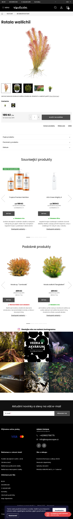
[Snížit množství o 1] (30, 117)
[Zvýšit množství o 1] (38, 117)
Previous (3, 198)
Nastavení (13, 516)
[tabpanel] (18, 200)
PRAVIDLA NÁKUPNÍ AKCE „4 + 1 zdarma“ (49, 469)
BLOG (3, 2)
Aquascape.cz (38, 445)
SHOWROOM (13, 2)
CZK (67, 2)
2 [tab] (32, 323)
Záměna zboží (6, 462)
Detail (8, 213)
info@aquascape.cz (49, 439)
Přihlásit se (62, 413)
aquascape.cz (44, 445)
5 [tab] (45, 323)
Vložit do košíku (56, 117)
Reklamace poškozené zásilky (11, 466)
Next (70, 198)
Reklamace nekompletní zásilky (11, 469)
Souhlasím (59, 510)
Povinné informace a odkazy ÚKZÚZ (48, 459)
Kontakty (37, 2)
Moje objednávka (6, 498)
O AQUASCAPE (26, 2)
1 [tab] (28, 323)
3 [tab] (36, 323)
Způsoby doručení (42, 466)
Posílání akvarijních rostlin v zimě (12, 459)
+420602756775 (47, 435)
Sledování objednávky (43, 462)
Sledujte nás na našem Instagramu (38, 329)
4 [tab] (41, 323)
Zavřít (12, 125)
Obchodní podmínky (8, 495)
